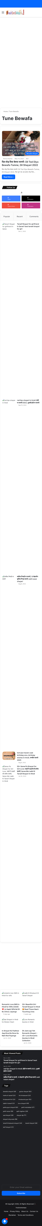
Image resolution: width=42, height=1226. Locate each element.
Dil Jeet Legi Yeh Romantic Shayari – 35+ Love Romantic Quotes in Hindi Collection (29, 1035)
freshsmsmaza (21, 1208)
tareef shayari (31, 1123)
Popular (7, 216)
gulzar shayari (25, 1091)
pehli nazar (8, 1111)
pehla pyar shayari (10, 1107)
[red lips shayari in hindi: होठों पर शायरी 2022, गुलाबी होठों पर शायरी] (8, 486)
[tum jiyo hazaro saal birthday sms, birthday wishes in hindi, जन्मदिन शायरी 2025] (8, 756)
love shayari (23, 1103)
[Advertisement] (21, 40)
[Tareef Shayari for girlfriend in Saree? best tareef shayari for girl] (8, 310)
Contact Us (34, 1211)
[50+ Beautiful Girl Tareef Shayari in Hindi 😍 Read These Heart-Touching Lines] (31, 997)
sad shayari (8, 1115)
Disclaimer (12, 1215)
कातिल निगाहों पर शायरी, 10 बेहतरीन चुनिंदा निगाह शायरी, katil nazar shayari (27, 578)
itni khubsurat (25, 1095)
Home (5, 111)
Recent (20, 216)
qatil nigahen (22, 1111)
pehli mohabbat (27, 1107)
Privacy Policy (15, 1211)
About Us (24, 1211)
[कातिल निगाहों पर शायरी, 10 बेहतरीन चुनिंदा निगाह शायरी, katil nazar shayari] (8, 662)
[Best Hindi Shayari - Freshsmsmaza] (15, 12)
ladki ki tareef (9, 1103)
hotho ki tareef (9, 1095)
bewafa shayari (9, 1091)
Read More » (8, 177)
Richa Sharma (7, 158)
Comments (34, 216)
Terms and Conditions (25, 1215)
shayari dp (21, 1115)
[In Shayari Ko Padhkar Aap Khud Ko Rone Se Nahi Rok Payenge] (11, 1023)
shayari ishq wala (10, 1119)
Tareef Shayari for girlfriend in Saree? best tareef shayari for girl (28, 226)
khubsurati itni (9, 1099)
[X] (16, 1180)
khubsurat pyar (25, 1099)
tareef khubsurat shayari (12, 1123)
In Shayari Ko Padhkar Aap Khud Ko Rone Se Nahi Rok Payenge (10, 1033)
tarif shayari (8, 1127)
